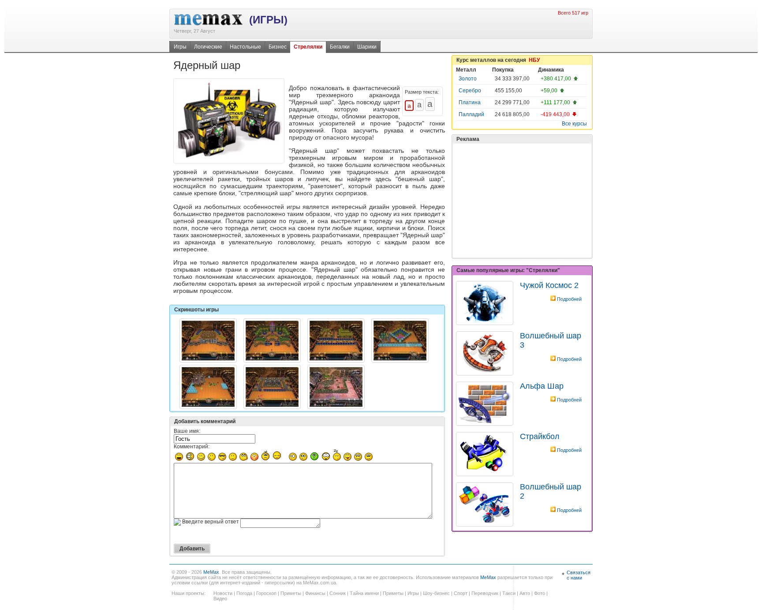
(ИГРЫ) (268, 20)
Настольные (245, 47)
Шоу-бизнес (436, 593)
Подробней (569, 299)
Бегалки (340, 47)
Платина (470, 102)
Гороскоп (266, 593)
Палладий (471, 114)
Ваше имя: (187, 431)
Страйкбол (540, 436)
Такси (508, 593)
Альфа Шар (542, 386)
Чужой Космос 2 (549, 285)
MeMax (211, 572)
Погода (244, 593)
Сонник (337, 593)
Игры (180, 47)
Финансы (315, 593)
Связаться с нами (578, 575)
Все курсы (574, 124)
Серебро (470, 90)
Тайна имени (364, 593)
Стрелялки (308, 47)
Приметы (290, 593)
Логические (208, 47)
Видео (220, 598)
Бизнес (278, 47)
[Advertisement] (522, 200)
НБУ (534, 60)
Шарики (367, 47)
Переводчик (484, 593)
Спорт (460, 593)
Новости (222, 593)
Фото (539, 593)
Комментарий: (191, 446)
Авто (524, 593)
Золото (468, 79)
